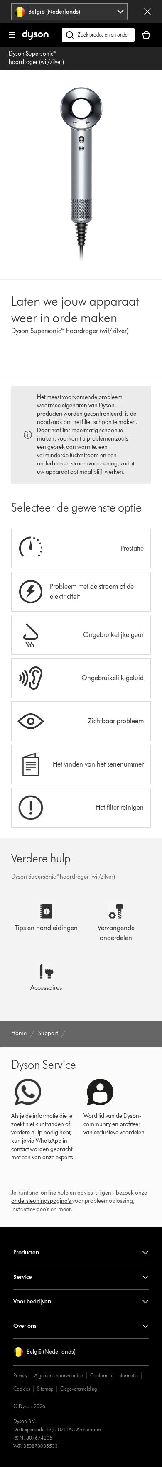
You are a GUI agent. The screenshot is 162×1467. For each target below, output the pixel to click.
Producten (26, 1252)
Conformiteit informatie (114, 1375)
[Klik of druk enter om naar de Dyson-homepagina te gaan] (35, 38)
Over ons (25, 1326)
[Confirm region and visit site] (147, 11)
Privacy (20, 1375)
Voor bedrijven (32, 1301)
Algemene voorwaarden (58, 1375)
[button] (44, 1352)
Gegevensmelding (78, 1389)
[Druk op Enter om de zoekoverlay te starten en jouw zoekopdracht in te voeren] (98, 35)
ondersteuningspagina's (41, 1201)
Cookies (21, 1389)
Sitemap (45, 1389)
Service (22, 1277)
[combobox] (69, 11)
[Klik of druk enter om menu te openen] (12, 34)
